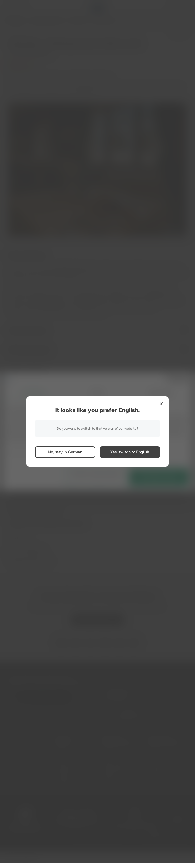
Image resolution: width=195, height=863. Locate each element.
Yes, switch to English (129, 452)
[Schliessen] (161, 404)
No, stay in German (65, 452)
